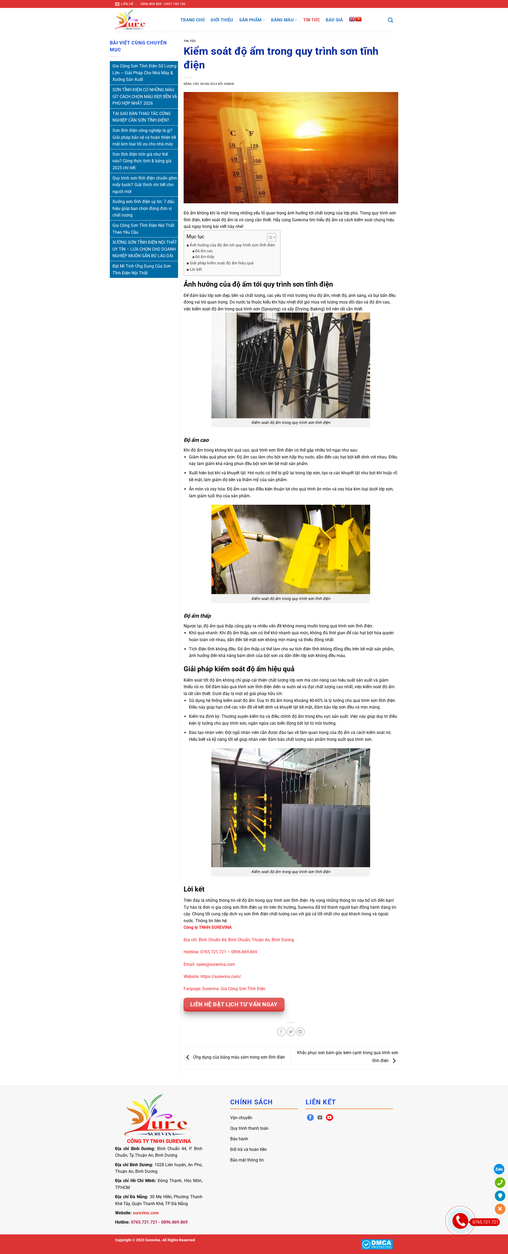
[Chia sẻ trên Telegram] (300, 1031)
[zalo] (499, 1169)
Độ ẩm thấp (204, 257)
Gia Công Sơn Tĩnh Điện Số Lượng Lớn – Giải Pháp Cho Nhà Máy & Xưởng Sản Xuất (144, 72)
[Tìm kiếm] (390, 20)
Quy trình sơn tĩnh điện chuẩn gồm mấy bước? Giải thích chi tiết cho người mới (144, 185)
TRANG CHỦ (192, 19)
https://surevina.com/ (221, 976)
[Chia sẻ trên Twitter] (291, 1031)
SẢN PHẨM (250, 19)
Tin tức (190, 41)
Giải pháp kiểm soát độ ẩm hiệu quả (221, 263)
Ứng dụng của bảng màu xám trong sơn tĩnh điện (238, 1057)
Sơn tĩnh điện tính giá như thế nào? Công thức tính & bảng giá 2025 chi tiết (141, 161)
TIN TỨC (311, 19)
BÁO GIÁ (334, 19)
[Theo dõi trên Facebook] (310, 1117)
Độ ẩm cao (204, 251)
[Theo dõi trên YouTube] (329, 1117)
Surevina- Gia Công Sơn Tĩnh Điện (233, 988)
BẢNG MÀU (282, 19)
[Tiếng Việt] (358, 18)
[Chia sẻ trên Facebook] (281, 1031)
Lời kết (196, 269)
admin (229, 84)
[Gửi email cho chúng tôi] (320, 1117)
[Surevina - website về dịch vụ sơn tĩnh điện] (144, 20)
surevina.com (146, 1212)
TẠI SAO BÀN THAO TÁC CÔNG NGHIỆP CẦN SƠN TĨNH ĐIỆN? (141, 117)
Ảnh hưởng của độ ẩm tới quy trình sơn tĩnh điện (232, 245)
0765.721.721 (485, 1222)
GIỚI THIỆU (222, 19)
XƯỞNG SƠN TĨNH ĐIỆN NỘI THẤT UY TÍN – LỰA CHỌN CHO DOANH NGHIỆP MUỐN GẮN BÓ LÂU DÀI (144, 249)
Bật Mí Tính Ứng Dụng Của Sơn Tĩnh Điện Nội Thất (141, 269)
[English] (352, 18)
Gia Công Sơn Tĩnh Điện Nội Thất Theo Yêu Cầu (143, 229)
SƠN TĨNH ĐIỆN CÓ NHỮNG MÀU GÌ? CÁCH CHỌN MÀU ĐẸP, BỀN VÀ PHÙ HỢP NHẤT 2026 (144, 96)
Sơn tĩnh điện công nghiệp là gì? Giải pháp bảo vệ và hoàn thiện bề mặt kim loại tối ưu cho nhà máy (144, 137)
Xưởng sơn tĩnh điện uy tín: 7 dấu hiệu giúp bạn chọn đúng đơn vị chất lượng (143, 208)
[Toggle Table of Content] (269, 237)
